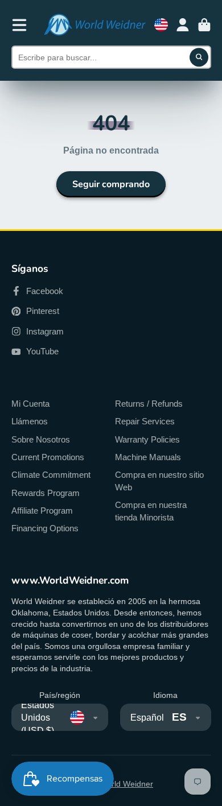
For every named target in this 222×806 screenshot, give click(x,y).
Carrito (204, 25)
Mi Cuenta (30, 403)
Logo (94, 25)
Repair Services (145, 421)
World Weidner (126, 783)
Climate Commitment (51, 475)
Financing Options (45, 528)
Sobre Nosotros (40, 439)
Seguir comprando (111, 184)
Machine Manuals (148, 457)
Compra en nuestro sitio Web (159, 481)
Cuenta (183, 25)
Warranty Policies (147, 439)
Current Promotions (47, 457)
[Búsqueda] (199, 57)
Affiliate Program (42, 510)
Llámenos (29, 421)
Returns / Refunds (149, 403)
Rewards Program (45, 493)
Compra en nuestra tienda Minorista (151, 511)
